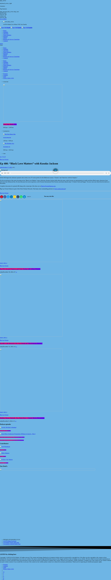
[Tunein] (3, 575)
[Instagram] (3, 577)
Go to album (3, 19)
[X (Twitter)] (3, 573)
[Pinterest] (3, 576)
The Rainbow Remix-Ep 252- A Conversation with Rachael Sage (12, 440)
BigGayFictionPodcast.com (48, 186)
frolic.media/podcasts (59, 189)
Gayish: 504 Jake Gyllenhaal (5, 430)
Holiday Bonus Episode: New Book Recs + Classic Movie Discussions (22, 418)
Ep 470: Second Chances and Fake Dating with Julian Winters (20, 269)
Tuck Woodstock (3, 449)
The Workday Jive (6, 146)
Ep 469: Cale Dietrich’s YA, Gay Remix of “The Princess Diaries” (21, 343)
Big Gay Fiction (4, 159)
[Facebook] (3, 579)
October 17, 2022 (6, 167)
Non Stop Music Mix (10, 124)
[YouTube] (3, 572)
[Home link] (16, 28)
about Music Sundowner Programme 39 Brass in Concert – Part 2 (12, 437)
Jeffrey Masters (3, 456)
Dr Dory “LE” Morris (4, 462)
